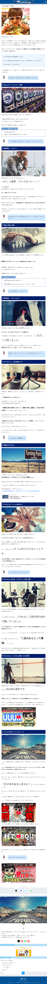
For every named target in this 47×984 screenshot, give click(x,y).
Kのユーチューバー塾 (7, 960)
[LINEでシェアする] (31, 890)
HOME (24, 979)
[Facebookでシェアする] (21, 890)
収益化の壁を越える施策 (8, 963)
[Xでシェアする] (16, 890)
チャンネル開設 (6, 967)
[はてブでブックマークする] (26, 890)
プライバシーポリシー (23, 980)
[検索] (23, 973)
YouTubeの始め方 (6, 965)
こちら (21, 489)
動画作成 (4, 969)
